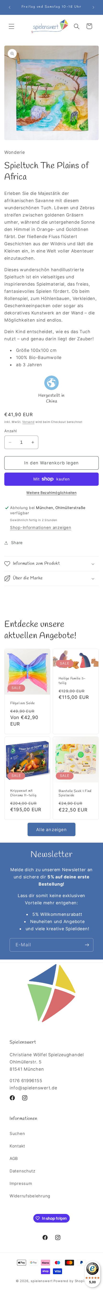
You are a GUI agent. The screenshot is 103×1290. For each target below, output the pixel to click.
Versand (28, 422)
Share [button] (17, 542)
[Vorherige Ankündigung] (9, 7)
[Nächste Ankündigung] (93, 7)
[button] (11, 26)
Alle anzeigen (51, 829)
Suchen (17, 1133)
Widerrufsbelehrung (30, 1196)
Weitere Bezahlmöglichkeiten (51, 493)
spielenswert (41, 1281)
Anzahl (10, 431)
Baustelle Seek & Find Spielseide (75, 793)
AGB (14, 1158)
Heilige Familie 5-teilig (72, 681)
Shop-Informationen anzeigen (40, 527)
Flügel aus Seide (22, 703)
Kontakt (17, 1146)
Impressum (21, 1183)
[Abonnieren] (86, 945)
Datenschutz (22, 1171)
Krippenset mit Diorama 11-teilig (23, 793)
